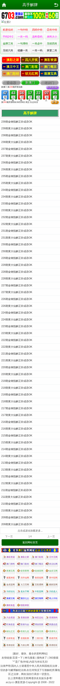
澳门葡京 (39, 564)
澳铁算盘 (10, 605)
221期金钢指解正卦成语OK (16, 353)
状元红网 (53, 564)
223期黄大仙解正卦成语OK (16, 333)
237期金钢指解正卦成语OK (16, 149)
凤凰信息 (53, 624)
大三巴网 (25, 584)
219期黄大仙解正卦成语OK (16, 387)
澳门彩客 (39, 557)
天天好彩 (39, 645)
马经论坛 (10, 591)
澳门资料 (10, 564)
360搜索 (53, 657)
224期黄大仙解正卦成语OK (16, 319)
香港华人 (53, 631)
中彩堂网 (39, 591)
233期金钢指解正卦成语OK (16, 203)
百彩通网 (39, 584)
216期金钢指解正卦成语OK (16, 422)
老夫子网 (25, 591)
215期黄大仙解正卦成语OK (16, 442)
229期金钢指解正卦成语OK (16, 258)
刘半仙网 (25, 577)
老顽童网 (39, 571)
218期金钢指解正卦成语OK (16, 394)
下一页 (9, 536)
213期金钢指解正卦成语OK (16, 462)
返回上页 (56, 4)
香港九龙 (25, 631)
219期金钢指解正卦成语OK (16, 381)
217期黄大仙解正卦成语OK (16, 415)
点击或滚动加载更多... (30, 530)
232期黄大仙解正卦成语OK (16, 224)
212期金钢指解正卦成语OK (16, 476)
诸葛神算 (10, 577)
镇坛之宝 (10, 631)
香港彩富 (53, 645)
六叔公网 (25, 645)
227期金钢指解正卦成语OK (16, 285)
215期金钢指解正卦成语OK (16, 435)
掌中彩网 (53, 577)
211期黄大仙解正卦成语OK (16, 497)
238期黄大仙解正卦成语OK (16, 142)
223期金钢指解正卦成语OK (16, 326)
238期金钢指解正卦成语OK (16, 135)
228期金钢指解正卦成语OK (16, 271)
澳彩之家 (25, 557)
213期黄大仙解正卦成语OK (16, 469)
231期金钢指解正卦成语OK (16, 230)
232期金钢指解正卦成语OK (16, 217)
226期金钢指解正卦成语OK (16, 299)
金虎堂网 (10, 584)
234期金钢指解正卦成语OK (16, 190)
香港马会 (25, 624)
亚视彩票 (25, 638)
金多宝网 (53, 571)
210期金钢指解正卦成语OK (16, 503)
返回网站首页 (30, 542)
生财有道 (10, 638)
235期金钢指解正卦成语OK (16, 176)
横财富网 (53, 584)
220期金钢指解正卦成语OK (16, 367)
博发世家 (39, 624)
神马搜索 (30, 657)
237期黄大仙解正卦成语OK (16, 155)
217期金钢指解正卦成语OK (16, 408)
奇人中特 (53, 598)
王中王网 (53, 557)
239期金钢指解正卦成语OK (16, 121)
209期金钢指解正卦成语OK (16, 517)
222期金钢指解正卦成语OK (16, 340)
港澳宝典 (10, 571)
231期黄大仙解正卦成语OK (16, 237)
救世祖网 (39, 577)
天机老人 (53, 591)
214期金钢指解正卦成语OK (16, 449)
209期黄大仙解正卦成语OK (16, 524)
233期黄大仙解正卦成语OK (16, 210)
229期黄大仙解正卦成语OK (16, 265)
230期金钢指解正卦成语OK (16, 244)
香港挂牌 (25, 617)
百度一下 (17, 657)
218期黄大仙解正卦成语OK (16, 401)
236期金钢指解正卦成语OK (16, 162)
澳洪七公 (25, 598)
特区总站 (39, 617)
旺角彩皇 (10, 624)
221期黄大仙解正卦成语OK (16, 360)
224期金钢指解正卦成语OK (16, 312)
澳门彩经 (25, 564)
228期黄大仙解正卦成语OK (16, 278)
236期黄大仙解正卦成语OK (16, 169)
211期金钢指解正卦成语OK (16, 490)
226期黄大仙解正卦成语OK (16, 306)
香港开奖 (53, 638)
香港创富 (10, 645)
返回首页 (4, 4)
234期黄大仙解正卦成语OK (16, 196)
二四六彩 (39, 638)
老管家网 (25, 571)
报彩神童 (25, 605)
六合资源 (10, 617)
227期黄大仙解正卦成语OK (16, 292)
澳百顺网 (39, 598)
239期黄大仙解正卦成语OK (16, 128)
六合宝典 (39, 631)
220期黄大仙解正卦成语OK (16, 374)
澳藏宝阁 (10, 598)
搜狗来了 (42, 657)
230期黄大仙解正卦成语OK (16, 251)
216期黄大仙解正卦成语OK (16, 428)
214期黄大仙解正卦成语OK (16, 456)
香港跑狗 (53, 617)
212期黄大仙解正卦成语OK (16, 483)
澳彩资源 (10, 557)
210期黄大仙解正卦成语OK (16, 510)
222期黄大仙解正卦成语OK (16, 346)
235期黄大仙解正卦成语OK (16, 183)
